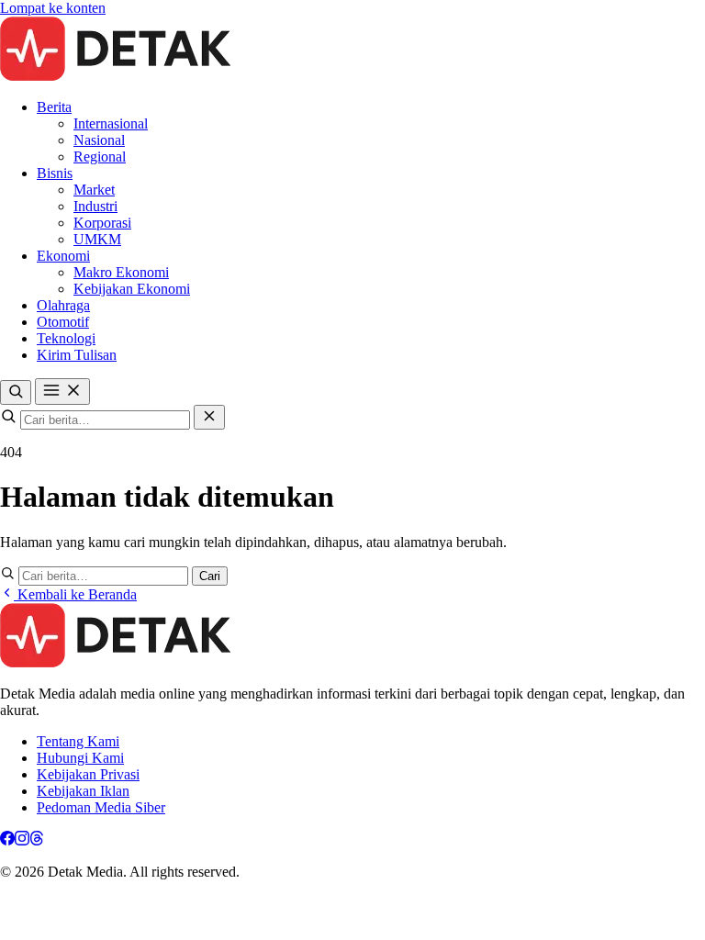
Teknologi (66, 338)
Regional (99, 156)
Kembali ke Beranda (75, 594)
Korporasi (102, 222)
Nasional (99, 140)
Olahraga (63, 305)
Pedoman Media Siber (101, 807)
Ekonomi (63, 255)
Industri (95, 206)
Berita (54, 107)
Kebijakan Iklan (83, 791)
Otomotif (63, 322)
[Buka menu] (62, 391)
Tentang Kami (78, 741)
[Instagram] (22, 840)
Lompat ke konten (53, 8)
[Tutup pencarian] (209, 417)
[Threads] (36, 840)
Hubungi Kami (80, 758)
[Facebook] (7, 840)
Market (94, 189)
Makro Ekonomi (121, 272)
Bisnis (55, 173)
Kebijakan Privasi (88, 774)
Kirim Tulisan (77, 355)
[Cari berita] (15, 392)
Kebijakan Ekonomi (131, 289)
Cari (209, 576)
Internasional (110, 123)
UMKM (97, 239)
